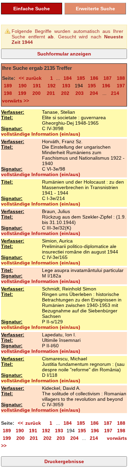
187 (107, 78)
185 (81, 78)
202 (65, 93)
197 (121, 85)
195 (92, 85)
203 (79, 93)
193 (66, 85)
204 (94, 93)
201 (51, 93)
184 (67, 78)
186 (94, 78)
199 (22, 93)
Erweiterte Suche (95, 8)
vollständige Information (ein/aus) (40, 134)
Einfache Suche (31, 8)
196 (106, 85)
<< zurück (32, 78)
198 (8, 93)
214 (115, 93)
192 (51, 85)
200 (36, 93)
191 (37, 85)
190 (22, 85)
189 (8, 85)
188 (121, 78)
